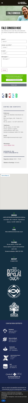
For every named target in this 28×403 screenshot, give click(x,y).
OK (3, 400)
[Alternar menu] (2, 3)
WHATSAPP (14, 259)
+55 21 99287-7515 (9, 145)
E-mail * (3, 50)
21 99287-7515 (14, 261)
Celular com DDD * (6, 45)
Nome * (3, 39)
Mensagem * (4, 56)
